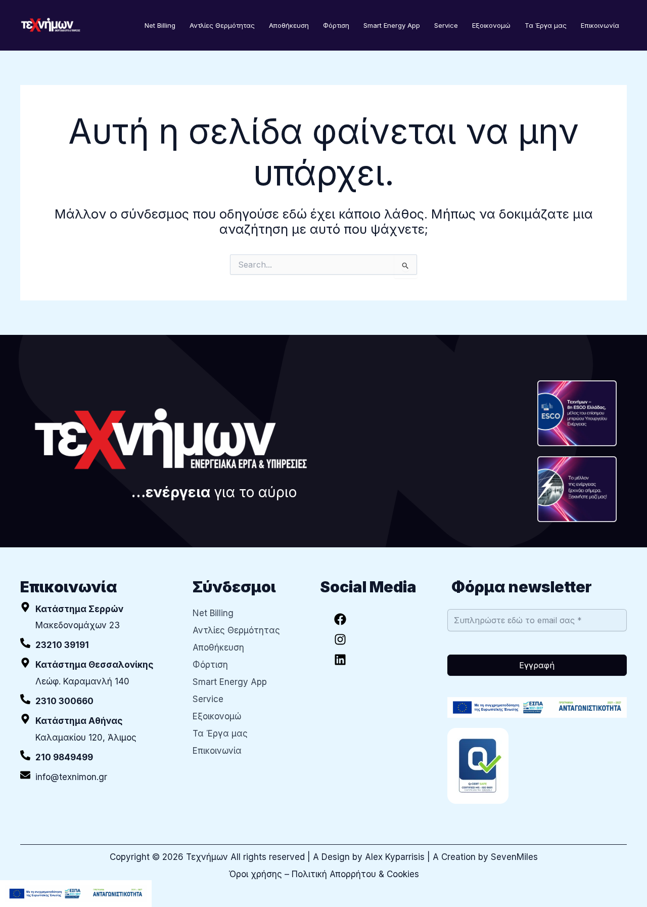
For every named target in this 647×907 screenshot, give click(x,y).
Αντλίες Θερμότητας (222, 25)
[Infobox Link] (98, 645)
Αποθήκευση (289, 25)
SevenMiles (514, 857)
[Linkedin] (340, 660)
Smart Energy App (391, 25)
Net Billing (160, 25)
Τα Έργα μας (546, 25)
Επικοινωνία (600, 25)
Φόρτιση (336, 25)
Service (446, 25)
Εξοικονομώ (491, 25)
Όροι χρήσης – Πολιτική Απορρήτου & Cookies (323, 874)
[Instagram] (340, 639)
